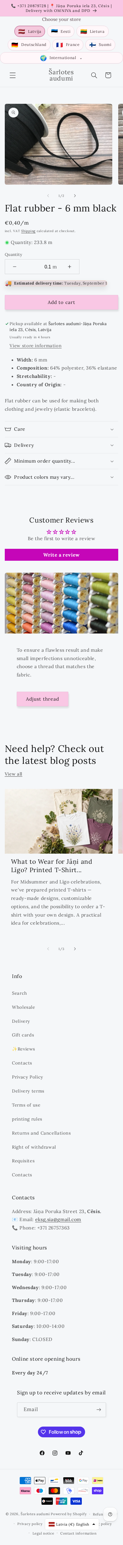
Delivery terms (28, 1091)
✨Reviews (23, 1049)
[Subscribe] (99, 1409)
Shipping (28, 231)
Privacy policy (29, 1523)
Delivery (21, 1021)
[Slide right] (75, 195)
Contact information (78, 1533)
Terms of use (26, 1105)
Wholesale (23, 1007)
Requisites (23, 1161)
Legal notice (43, 1533)
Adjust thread (42, 699)
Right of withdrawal (34, 1147)
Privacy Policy (27, 1077)
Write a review (61, 555)
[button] (12, 75)
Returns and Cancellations (41, 1133)
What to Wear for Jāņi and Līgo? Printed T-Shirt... (52, 866)
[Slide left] (48, 195)
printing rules (27, 1119)
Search (19, 993)
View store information (35, 345)
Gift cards (23, 1035)
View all (13, 774)
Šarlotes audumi (35, 1514)
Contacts (22, 1063)
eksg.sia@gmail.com (58, 1219)
